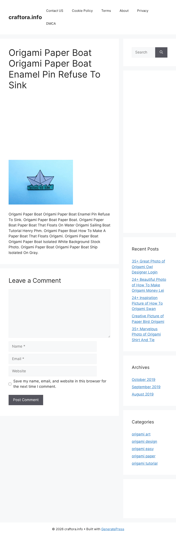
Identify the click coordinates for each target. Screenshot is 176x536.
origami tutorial (145, 463)
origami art (141, 434)
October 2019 (143, 379)
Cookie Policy (82, 11)
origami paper (143, 456)
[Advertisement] (59, 128)
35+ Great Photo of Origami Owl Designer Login (148, 266)
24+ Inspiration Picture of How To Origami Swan (147, 303)
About (124, 11)
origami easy (143, 449)
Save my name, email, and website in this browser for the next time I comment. (59, 384)
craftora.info (25, 17)
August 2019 (143, 394)
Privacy (142, 11)
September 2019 (146, 387)
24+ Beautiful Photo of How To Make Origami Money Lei (149, 285)
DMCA (51, 23)
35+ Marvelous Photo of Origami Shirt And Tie (146, 334)
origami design (144, 441)
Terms (106, 11)
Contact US (54, 11)
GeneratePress (112, 529)
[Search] (161, 52)
